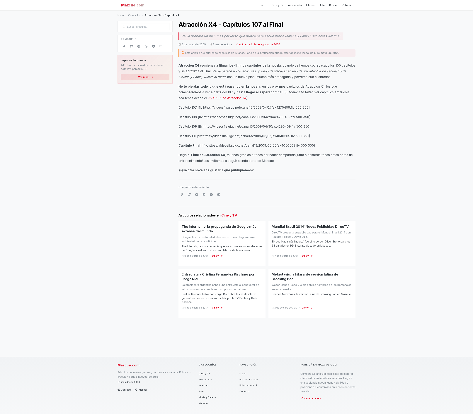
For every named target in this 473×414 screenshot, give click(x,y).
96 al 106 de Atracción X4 (227, 98)
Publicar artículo (248, 385)
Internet (310, 5)
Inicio (264, 5)
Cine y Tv (277, 5)
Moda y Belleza (207, 397)
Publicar (347, 5)
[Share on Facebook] (124, 46)
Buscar (333, 5)
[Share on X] (131, 46)
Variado (203, 403)
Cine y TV (134, 15)
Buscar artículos (248, 379)
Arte (322, 5)
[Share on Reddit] (138, 46)
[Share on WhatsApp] (146, 46)
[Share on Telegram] (153, 46)
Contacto (126, 389)
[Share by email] (161, 46)
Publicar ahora (312, 398)
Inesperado (295, 5)
